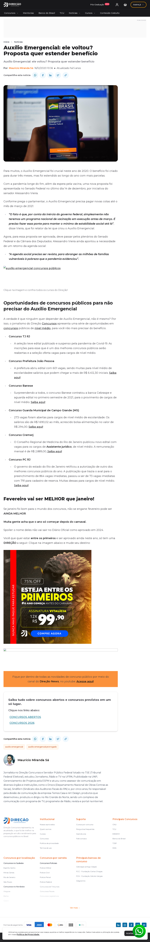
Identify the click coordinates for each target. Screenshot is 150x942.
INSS (114, 848)
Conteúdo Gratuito (110, 13)
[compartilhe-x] (58, 75)
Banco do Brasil (47, 13)
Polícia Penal (45, 877)
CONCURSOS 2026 (22, 723)
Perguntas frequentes (85, 829)
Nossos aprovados (47, 824)
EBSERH (116, 834)
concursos (11, 328)
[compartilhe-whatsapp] (35, 75)
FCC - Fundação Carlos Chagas (89, 871)
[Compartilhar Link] (66, 75)
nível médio (43, 328)
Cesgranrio (80, 881)
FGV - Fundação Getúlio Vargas (89, 876)
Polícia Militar (45, 868)
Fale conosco (81, 838)
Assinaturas (81, 834)
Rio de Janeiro (9, 877)
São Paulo (8, 882)
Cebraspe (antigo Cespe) (86, 867)
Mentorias (28, 13)
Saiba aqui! (38, 402)
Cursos (88, 13)
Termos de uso (46, 848)
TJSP (114, 843)
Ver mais (74, 908)
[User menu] (117, 5)
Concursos (9, 13)
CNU (114, 824)
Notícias (73, 13)
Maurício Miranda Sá (21, 68)
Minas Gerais (9, 872)
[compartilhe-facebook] (43, 75)
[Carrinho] (125, 5)
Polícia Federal (46, 882)
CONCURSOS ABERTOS (25, 717)
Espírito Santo (9, 868)
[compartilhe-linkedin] (50, 75)
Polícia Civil (45, 872)
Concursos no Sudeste (14, 863)
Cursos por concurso (84, 824)
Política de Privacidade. (28, 934)
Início (6, 42)
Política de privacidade (49, 843)
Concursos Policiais (48, 863)
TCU (62, 13)
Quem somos (45, 829)
